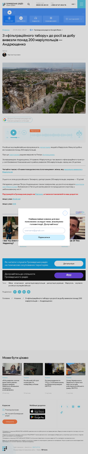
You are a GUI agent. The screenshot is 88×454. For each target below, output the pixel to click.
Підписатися (44, 237)
